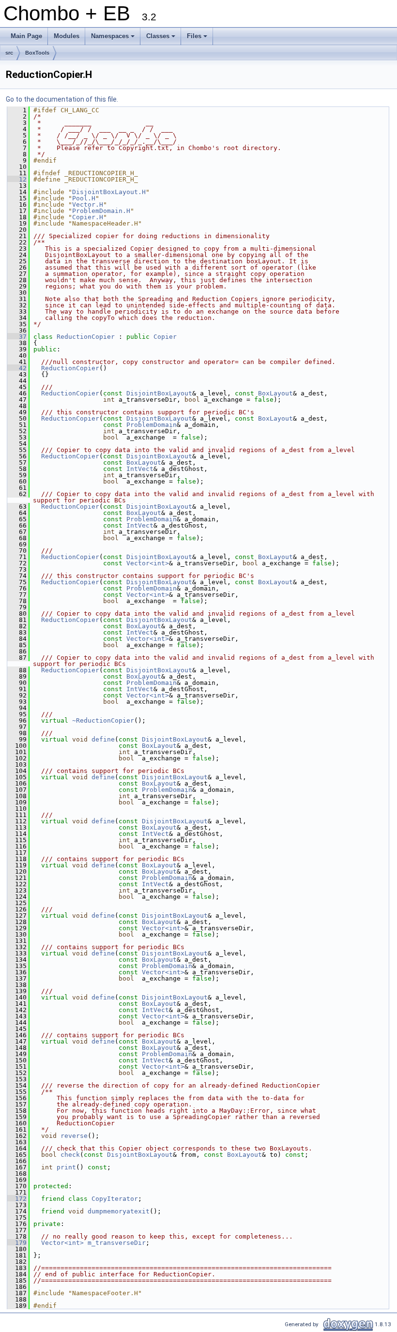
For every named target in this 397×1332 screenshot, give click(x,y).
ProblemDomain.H (101, 210)
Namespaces (113, 38)
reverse (74, 1135)
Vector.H (87, 204)
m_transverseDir (117, 1242)
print (66, 1167)
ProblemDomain (151, 424)
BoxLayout (275, 393)
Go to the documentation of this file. (62, 99)
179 (17, 1242)
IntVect (139, 468)
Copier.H (87, 217)
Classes (161, 38)
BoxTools (37, 53)
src (9, 53)
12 (17, 179)
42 (17, 368)
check (70, 1154)
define (103, 739)
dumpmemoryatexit (119, 1211)
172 (17, 1198)
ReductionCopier (86, 336)
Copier (165, 336)
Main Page (26, 36)
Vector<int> (147, 563)
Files (198, 38)
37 (17, 336)
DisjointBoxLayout (159, 393)
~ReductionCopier (103, 720)
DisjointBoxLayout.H (109, 192)
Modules (66, 36)
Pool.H (83, 198)
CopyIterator (115, 1198)
